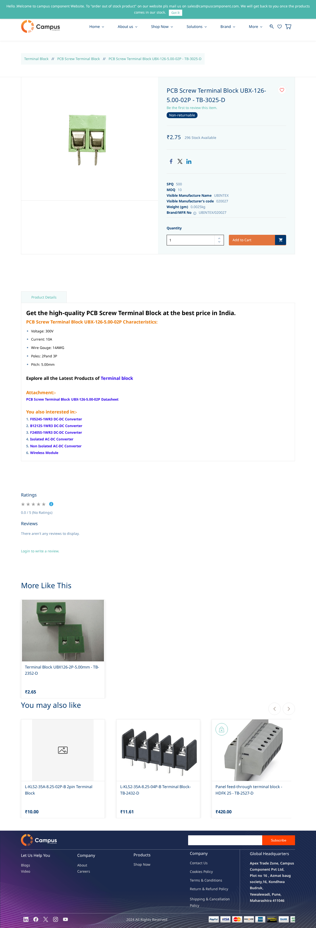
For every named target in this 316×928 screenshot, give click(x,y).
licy (210, 871)
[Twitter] (180, 161)
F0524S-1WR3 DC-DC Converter (56, 419)
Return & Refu (201, 888)
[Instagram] (55, 919)
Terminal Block (36, 58)
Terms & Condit (202, 880)
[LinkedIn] (189, 161)
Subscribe (278, 840)
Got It (175, 12)
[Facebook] (171, 161)
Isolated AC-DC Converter (51, 439)
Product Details (44, 297)
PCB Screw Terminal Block (78, 58)
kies (199, 871)
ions (218, 880)
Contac (195, 863)
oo (194, 871)
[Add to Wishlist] (282, 90)
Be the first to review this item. (192, 107)
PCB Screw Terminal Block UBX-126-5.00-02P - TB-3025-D (155, 58)
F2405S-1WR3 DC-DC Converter (56, 432)
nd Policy (220, 888)
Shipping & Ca (202, 899)
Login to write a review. (40, 551)
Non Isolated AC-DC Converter (55, 446)
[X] (45, 919)
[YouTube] (65, 919)
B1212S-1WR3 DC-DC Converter (56, 425)
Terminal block (117, 378)
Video (25, 871)
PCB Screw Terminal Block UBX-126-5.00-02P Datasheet (72, 399)
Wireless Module (44, 452)
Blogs (25, 865)
